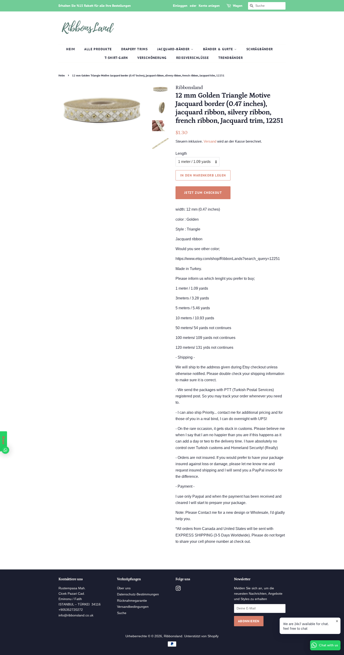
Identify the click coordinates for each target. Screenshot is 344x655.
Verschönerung (152, 58)
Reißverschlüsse (192, 58)
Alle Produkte (98, 49)
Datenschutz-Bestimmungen (138, 594)
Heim (70, 49)
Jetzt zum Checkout (203, 193)
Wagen (237, 6)
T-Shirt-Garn (116, 58)
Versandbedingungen (133, 606)
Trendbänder (230, 58)
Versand (210, 141)
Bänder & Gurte (218, 49)
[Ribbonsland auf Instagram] (178, 589)
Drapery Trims (134, 49)
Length (181, 153)
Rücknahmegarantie (132, 600)
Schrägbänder (259, 49)
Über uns (124, 588)
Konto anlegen (209, 6)
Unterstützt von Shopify (201, 636)
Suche (121, 613)
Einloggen (180, 6)
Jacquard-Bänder (174, 49)
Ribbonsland (173, 636)
